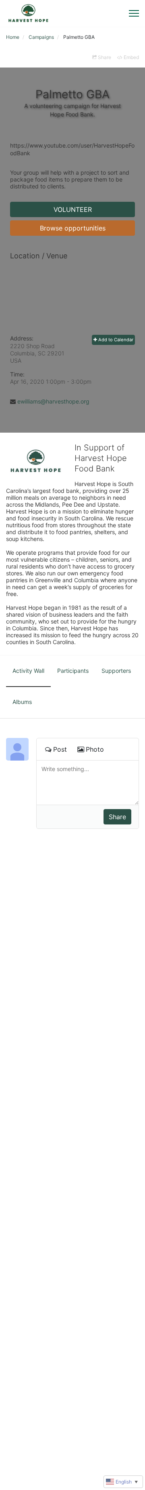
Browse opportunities (73, 228)
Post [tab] (60, 749)
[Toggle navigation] (134, 13)
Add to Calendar (115, 339)
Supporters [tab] (116, 670)
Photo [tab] (95, 749)
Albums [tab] (22, 701)
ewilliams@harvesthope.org (53, 401)
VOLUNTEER (73, 209)
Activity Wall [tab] (28, 670)
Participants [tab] (73, 670)
